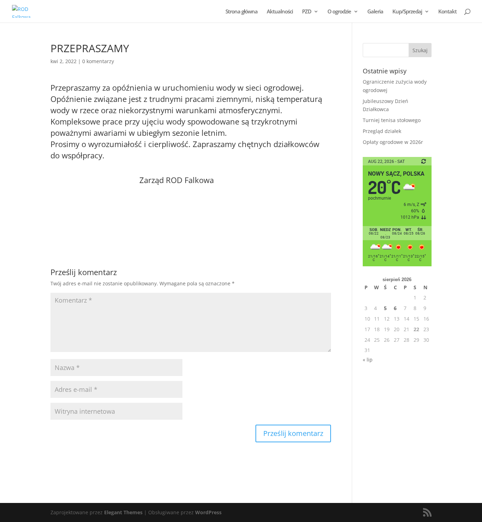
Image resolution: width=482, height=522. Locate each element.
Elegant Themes (123, 512)
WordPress (208, 512)
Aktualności (280, 12)
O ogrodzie (339, 12)
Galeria (375, 12)
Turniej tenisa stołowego (392, 120)
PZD (306, 12)
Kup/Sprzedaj (407, 12)
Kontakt (447, 12)
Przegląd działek (382, 131)
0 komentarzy (98, 61)
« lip (368, 359)
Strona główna (241, 12)
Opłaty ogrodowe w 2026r (393, 142)
